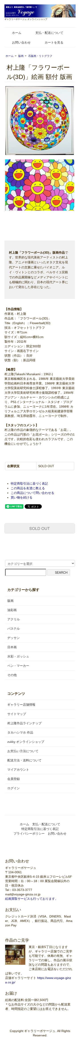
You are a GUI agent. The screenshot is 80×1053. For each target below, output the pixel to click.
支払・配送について (49, 32)
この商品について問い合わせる (32, 493)
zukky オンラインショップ (25, 741)
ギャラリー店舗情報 (21, 704)
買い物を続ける (21, 497)
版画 (21, 55)
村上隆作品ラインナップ (24, 723)
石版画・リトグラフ (40, 55)
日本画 (12, 647)
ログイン (13, 788)
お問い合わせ (21, 42)
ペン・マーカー (18, 665)
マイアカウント (18, 769)
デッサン (13, 638)
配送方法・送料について (24, 760)
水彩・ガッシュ (18, 656)
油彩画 (12, 610)
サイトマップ (16, 714)
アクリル (13, 619)
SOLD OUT (39, 528)
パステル (13, 628)
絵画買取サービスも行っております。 (31, 898)
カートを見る (54, 42)
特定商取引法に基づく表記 (29, 483)
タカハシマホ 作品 (20, 732)
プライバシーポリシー (29, 833)
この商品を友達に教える (28, 488)
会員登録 (13, 779)
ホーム (16, 32)
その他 (12, 675)
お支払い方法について (22, 751)
